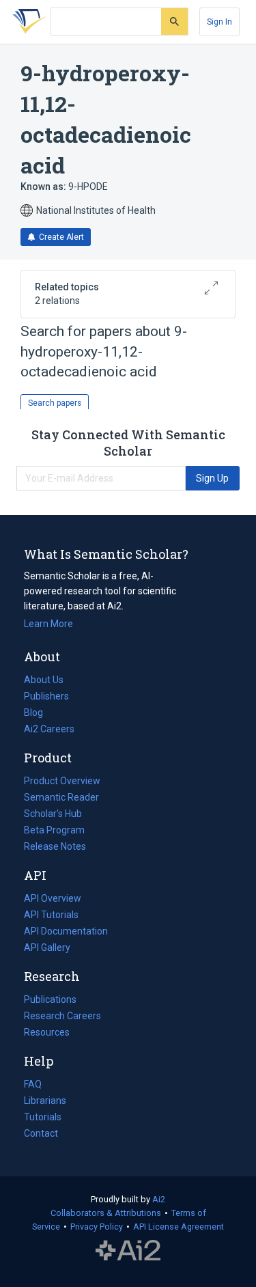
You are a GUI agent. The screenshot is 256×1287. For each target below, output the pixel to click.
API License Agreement (178, 1226)
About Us (43, 679)
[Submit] (174, 21)
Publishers (46, 696)
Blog (39, 714)
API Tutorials (51, 914)
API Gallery (47, 947)
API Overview (52, 898)
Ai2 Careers (49, 730)
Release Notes (55, 846)
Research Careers (62, 1017)
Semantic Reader (61, 797)
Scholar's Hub (53, 813)
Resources (47, 1033)
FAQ (33, 1084)
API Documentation (66, 932)
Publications (50, 1001)
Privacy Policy (96, 1226)
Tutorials (42, 1116)
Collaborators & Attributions (106, 1213)
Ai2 (158, 1199)
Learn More (48, 623)
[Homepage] (27, 22)
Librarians (45, 1100)
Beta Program (54, 830)
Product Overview (62, 780)
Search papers (54, 403)
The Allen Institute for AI (128, 1251)
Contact (41, 1133)
